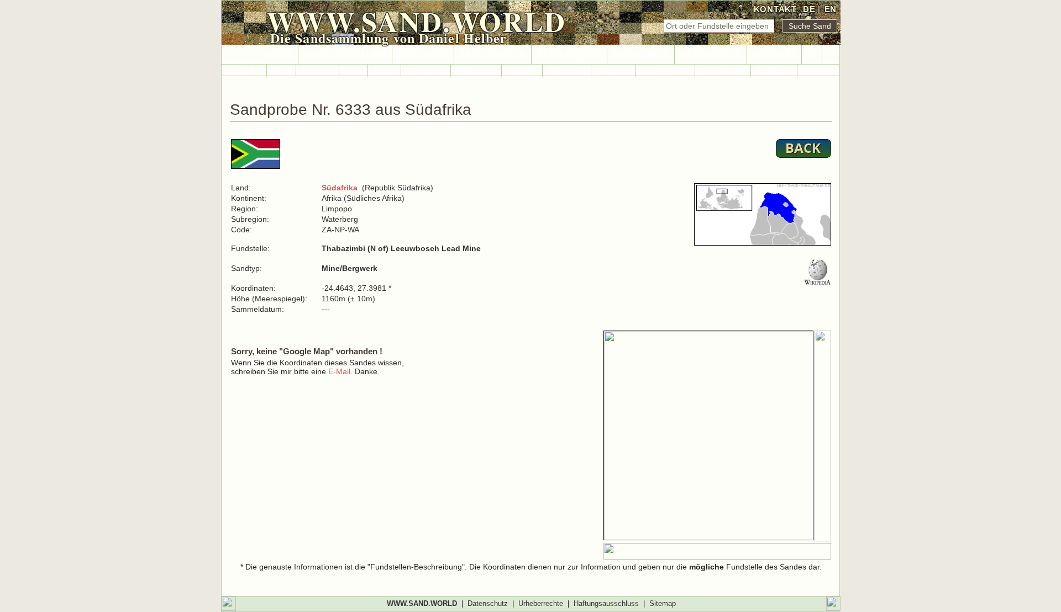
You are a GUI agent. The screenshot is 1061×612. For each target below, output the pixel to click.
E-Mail (339, 371)
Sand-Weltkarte (665, 70)
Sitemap (662, 603)
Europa (384, 70)
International (425, 70)
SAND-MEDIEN (569, 54)
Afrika (281, 70)
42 (812, 54)
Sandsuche (774, 70)
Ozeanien (522, 70)
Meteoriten (613, 70)
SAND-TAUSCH (492, 54)
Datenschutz (488, 603)
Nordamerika (476, 70)
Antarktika (317, 70)
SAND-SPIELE (711, 54)
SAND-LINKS (640, 54)
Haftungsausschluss (606, 603)
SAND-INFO (423, 54)
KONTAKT (775, 9)
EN (830, 9)
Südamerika (567, 70)
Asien (353, 70)
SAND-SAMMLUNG (345, 54)
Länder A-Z (244, 70)
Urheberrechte (540, 603)
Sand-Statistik (722, 70)
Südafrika (340, 187)
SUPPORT (774, 54)
